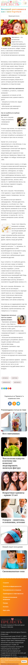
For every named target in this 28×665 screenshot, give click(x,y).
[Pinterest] (10, 388)
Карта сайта (6, 610)
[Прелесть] (10, 1)
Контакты (5, 606)
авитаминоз (17, 382)
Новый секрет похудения (12, 547)
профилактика (6, 382)
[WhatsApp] (4, 388)
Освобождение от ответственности (13, 593)
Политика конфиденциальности (12, 586)
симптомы (14, 378)
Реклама (5, 603)
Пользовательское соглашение (12, 590)
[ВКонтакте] (6, 388)
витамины (5, 378)
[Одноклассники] (8, 388)
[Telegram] (2, 388)
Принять (24, 661)
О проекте (6, 583)
